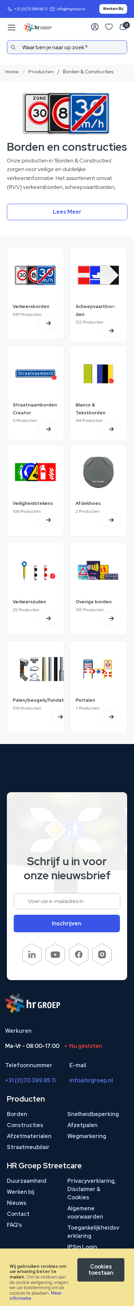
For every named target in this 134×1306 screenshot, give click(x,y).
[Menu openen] (11, 27)
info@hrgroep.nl (71, 9)
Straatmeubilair (28, 1147)
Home (12, 71)
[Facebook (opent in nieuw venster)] (79, 963)
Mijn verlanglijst (109, 27)
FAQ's (14, 1225)
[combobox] (67, 47)
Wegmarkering (86, 1136)
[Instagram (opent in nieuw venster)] (102, 963)
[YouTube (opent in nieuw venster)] (55, 963)
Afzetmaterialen (29, 1136)
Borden (17, 1114)
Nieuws (16, 1203)
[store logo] (38, 27)
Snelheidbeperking (93, 1114)
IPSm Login (82, 1247)
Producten (41, 71)
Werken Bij (113, 8)
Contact (18, 1214)
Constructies (25, 1125)
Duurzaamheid (26, 1181)
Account (95, 27)
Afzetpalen (82, 1125)
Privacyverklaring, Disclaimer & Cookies (91, 1189)
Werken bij (20, 1192)
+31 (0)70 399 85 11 (30, 9)
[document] (67, 1277)
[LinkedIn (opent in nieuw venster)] (32, 963)
